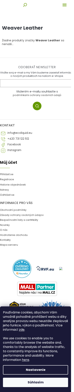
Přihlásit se (6, 174)
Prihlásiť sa (38, 106)
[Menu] (64, 5)
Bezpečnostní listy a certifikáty (19, 220)
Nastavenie (35, 370)
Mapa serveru (9, 244)
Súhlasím (36, 382)
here (25, 360)
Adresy (4, 189)
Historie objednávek (13, 184)
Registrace (7, 179)
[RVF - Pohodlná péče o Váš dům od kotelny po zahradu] (45, 268)
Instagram (14, 150)
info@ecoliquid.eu (19, 133)
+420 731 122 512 (18, 139)
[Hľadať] (25, 5)
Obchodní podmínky (13, 210)
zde (21, 329)
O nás (3, 230)
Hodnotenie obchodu (14, 235)
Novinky (5, 225)
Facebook (14, 144)
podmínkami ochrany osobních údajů (37, 95)
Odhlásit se (7, 194)
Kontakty (5, 240)
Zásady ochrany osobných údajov (22, 215)
